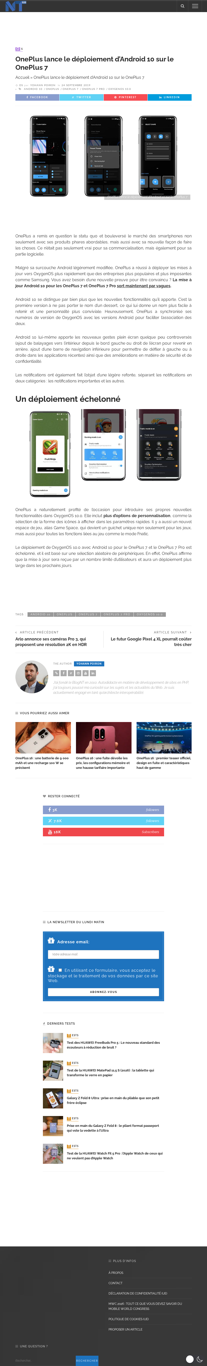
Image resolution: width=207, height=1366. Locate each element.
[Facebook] (64, 673)
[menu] (195, 6)
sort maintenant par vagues (143, 285)
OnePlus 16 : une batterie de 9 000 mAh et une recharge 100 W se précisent (42, 763)
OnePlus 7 (71, 89)
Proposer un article (125, 1329)
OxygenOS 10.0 (119, 89)
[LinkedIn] (93, 673)
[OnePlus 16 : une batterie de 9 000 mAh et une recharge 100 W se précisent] (43, 738)
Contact (115, 1283)
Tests (73, 1035)
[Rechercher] (182, 6)
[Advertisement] (103, 24)
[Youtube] (86, 673)
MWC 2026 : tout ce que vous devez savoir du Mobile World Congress (145, 1306)
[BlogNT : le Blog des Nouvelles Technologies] (16, 5)
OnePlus (52, 89)
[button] (195, 1359)
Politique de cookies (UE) (129, 1319)
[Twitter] (71, 673)
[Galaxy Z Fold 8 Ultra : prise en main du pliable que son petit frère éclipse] (53, 1098)
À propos (116, 1273)
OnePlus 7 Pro (93, 89)
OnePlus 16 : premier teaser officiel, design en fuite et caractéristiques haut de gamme (164, 763)
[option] (43, 746)
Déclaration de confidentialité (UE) (138, 1293)
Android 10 (33, 89)
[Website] (56, 673)
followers (152, 810)
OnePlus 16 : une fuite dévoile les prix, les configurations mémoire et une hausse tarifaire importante (103, 763)
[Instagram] (78, 673)
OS (19, 49)
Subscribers (150, 832)
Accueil (22, 77)
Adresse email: (73, 942)
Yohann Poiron (43, 85)
